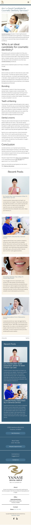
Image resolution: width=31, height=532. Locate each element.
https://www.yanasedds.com (22, 157)
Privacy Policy (13, 515)
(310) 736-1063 (18, 159)
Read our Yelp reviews (9, 166)
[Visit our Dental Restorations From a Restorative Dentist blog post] (15, 306)
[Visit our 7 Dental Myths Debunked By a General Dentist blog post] (15, 226)
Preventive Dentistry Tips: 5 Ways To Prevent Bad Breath (13, 277)
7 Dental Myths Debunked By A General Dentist (14, 237)
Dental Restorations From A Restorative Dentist (14, 317)
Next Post (27, 338)
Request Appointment (15, 446)
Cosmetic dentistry (6, 34)
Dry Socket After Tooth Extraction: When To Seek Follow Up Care (15, 197)
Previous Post (4, 338)
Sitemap (18, 515)
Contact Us (15, 460)
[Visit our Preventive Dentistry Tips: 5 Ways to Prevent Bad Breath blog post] (15, 266)
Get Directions (15, 433)
